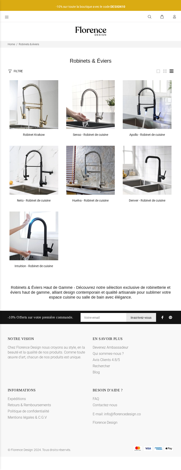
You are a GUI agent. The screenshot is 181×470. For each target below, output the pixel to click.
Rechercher (101, 366)
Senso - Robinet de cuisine (90, 134)
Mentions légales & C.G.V (27, 417)
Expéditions (17, 399)
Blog (96, 372)
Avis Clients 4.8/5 (106, 360)
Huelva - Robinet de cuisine (90, 200)
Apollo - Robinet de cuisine (147, 134)
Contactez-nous (105, 405)
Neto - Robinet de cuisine (34, 200)
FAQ (96, 399)
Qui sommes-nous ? (108, 354)
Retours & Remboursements (29, 405)
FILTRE (18, 71)
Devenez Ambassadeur (110, 347)
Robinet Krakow (34, 134)
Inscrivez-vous (141, 317)
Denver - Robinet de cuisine (147, 200)
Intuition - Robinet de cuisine (34, 266)
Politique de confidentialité (28, 411)
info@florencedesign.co (122, 414)
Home (11, 44)
